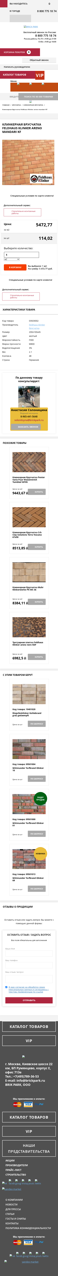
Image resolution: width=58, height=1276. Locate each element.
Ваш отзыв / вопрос (14, 972)
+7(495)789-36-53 (26, 1076)
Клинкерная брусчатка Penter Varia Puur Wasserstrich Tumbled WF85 (28, 479)
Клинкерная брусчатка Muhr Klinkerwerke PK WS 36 (27, 588)
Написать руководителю (17, 66)
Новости (12, 1204)
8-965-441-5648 (29, 416)
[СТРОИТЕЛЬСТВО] (34, 109)
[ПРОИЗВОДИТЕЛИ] (34, 91)
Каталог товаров (29, 1026)
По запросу (36, 723)
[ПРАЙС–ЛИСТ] (46, 91)
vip (40, 75)
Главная (6, 105)
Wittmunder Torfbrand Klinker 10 (28, 769)
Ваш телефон (11, 960)
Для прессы (13, 1209)
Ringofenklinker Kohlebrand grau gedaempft (26, 714)
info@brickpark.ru (31, 1080)
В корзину (15, 267)
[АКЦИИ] (22, 91)
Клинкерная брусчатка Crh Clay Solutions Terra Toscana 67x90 (27, 534)
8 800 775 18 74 (47, 11)
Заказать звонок (28, 426)
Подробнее (29, 469)
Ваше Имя (10, 948)
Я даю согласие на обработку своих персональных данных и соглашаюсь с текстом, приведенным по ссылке (29, 989)
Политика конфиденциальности (28, 1228)
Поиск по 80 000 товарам (38, 96)
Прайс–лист (13, 1170)
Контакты (12, 1223)
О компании (14, 1199)
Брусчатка (16, 105)
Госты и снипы (16, 1218)
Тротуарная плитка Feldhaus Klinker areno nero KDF (27, 643)
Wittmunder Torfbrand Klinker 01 (28, 824)
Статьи (10, 1214)
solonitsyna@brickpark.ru (29, 420)
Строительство (16, 1174)
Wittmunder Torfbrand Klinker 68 (28, 879)
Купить (39, 491)
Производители (17, 1165)
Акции (10, 1160)
